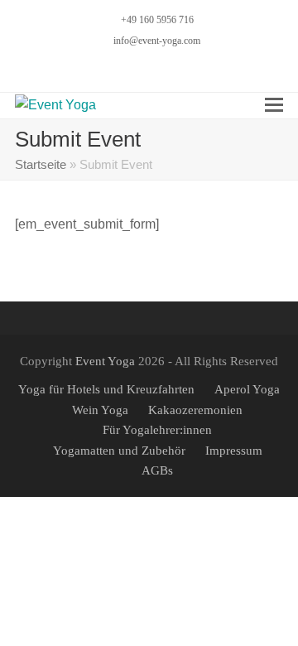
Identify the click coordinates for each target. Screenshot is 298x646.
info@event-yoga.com (156, 40)
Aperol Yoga (247, 389)
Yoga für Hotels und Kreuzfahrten (106, 389)
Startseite (40, 164)
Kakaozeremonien (195, 410)
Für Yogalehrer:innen (157, 429)
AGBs (157, 470)
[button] (274, 105)
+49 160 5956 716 (157, 20)
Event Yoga (105, 361)
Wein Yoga (100, 410)
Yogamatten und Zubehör (119, 450)
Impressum (233, 450)
